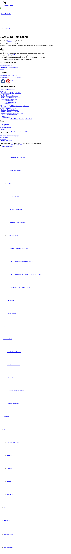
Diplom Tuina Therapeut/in (8, 108)
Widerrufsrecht (4, 137)
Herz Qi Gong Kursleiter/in (8, 102)
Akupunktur (4, 116)
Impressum (3, 139)
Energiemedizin (5, 117)
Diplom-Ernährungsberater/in (9, 114)
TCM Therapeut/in (6, 93)
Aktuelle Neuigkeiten (6, 65)
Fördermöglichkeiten (5, 127)
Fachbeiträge (3, 67)
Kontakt (2, 129)
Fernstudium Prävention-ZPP (9, 99)
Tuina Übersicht (5, 105)
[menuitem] (37, 171)
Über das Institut (4, 124)
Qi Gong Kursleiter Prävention (9, 96)
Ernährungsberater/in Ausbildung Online (12, 113)
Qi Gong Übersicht (6, 94)
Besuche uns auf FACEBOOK (8, 75)
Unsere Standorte (4, 126)
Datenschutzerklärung (6, 140)
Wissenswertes (4, 91)
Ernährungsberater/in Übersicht (9, 110)
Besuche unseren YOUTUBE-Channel (10, 77)
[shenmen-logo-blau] (5, 14)
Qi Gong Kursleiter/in (7, 100)
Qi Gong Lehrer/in (6, 103)
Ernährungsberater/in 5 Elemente (10, 111)
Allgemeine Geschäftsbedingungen (9, 135)
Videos (2, 69)
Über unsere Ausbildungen (7, 89)
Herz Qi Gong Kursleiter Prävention (11, 97)
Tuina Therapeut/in (6, 107)
